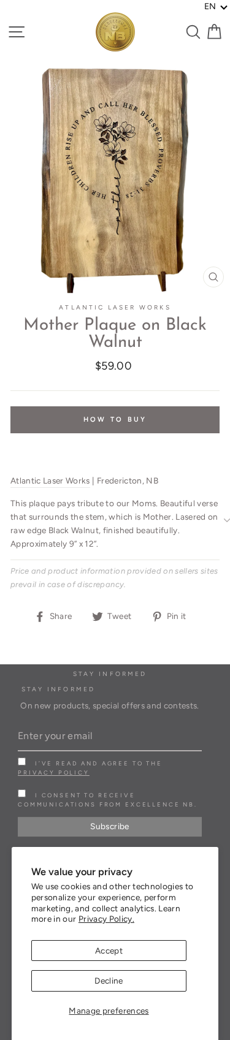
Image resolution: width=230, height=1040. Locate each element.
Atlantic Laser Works (115, 307)
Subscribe (109, 827)
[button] (216, 6)
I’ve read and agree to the (90, 768)
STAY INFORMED (58, 689)
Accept (109, 950)
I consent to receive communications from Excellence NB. (107, 800)
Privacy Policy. (106, 919)
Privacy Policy (54, 772)
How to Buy (115, 419)
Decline (108, 980)
